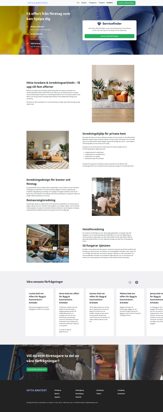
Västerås (78, 397)
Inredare (110, 3)
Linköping (121, 390)
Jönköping (100, 390)
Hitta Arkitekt (38, 3)
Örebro (99, 394)
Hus (78, 3)
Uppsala (57, 397)
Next (136, 282)
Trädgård (102, 3)
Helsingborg (80, 390)
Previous (129, 282)
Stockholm (121, 394)
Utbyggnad (92, 3)
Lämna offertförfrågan (109, 36)
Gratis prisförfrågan (126, 3)
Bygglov (84, 3)
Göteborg (58, 390)
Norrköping (79, 394)
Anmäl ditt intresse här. (37, 369)
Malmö (57, 394)
